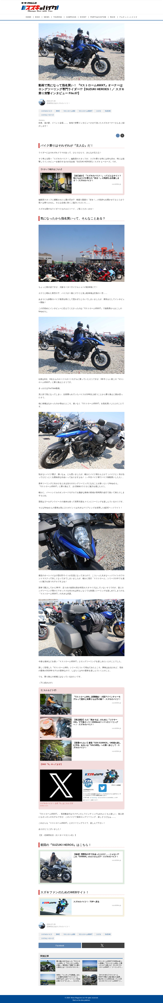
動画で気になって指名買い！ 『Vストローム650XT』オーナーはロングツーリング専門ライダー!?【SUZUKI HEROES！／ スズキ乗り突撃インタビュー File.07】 (81, 89)
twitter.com (44, 806)
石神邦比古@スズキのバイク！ (58, 103)
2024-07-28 (51, 101)
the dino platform (84, 1000)
